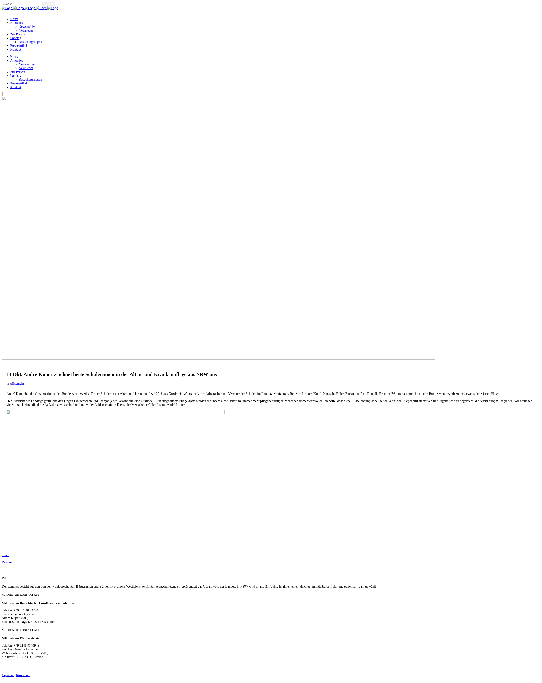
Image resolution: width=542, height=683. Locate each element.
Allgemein (17, 383)
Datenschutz (23, 675)
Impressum (8, 675)
